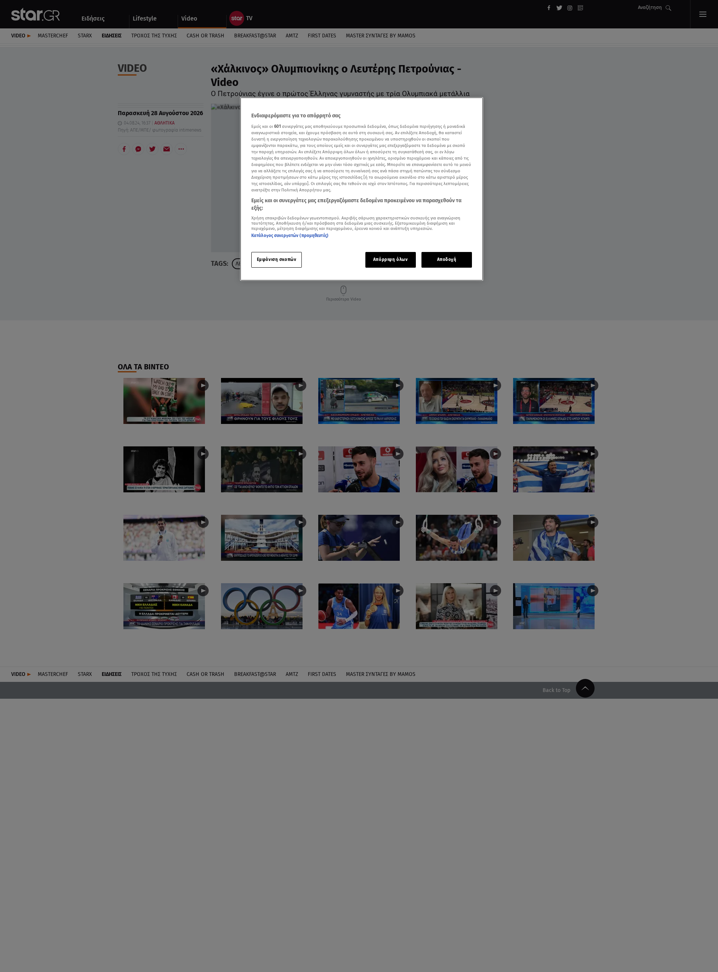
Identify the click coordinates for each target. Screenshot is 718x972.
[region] (361, 189)
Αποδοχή (447, 259)
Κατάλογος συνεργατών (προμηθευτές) (289, 235)
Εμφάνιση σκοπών (277, 259)
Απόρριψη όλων (390, 259)
